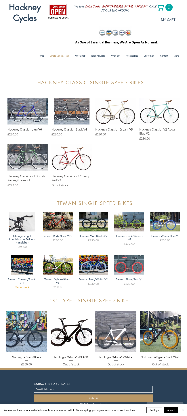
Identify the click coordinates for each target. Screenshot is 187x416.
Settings (154, 410)
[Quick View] (27, 111)
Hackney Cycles (25, 12)
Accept (171, 410)
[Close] (182, 410)
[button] (165, 7)
